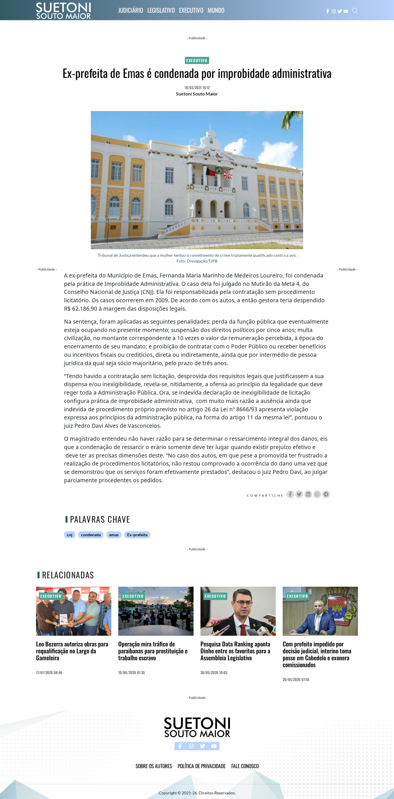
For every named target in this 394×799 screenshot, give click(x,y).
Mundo (216, 9)
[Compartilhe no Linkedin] (308, 494)
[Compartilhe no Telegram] (326, 494)
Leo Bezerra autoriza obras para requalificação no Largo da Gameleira (72, 650)
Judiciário (130, 9)
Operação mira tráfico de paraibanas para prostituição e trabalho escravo (152, 650)
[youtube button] (346, 10)
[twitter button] (339, 10)
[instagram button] (333, 10)
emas (114, 534)
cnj (69, 534)
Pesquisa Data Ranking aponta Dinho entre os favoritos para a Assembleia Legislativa (235, 650)
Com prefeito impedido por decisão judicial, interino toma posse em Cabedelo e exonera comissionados (317, 654)
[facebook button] (327, 10)
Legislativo (161, 9)
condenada (91, 534)
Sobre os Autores (154, 766)
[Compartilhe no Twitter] (299, 494)
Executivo (191, 9)
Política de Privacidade (202, 766)
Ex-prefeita (137, 534)
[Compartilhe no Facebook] (290, 494)
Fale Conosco (245, 766)
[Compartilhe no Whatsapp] (317, 494)
